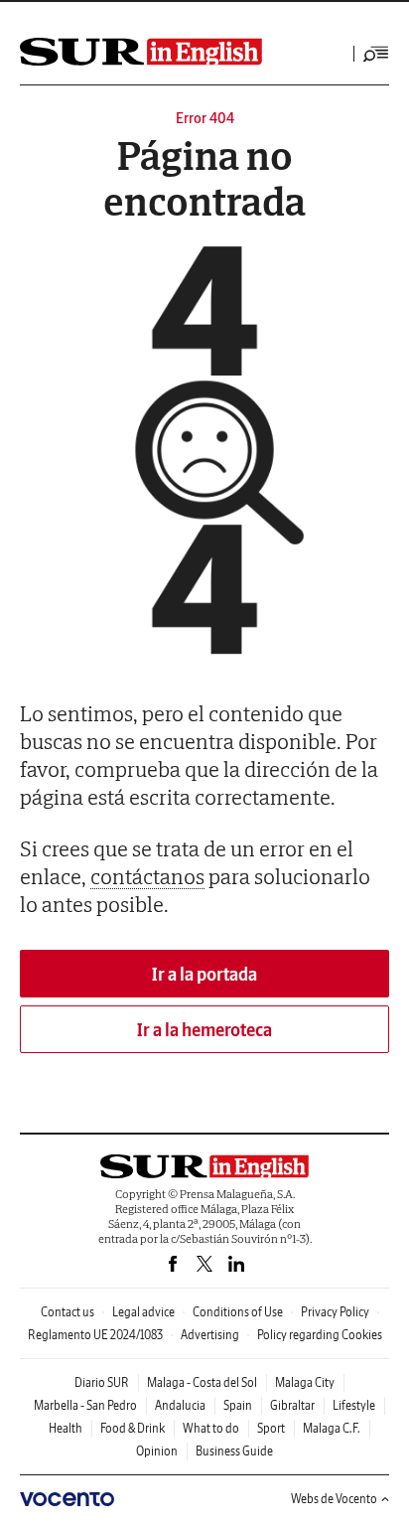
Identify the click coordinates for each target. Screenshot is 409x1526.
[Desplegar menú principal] (376, 54)
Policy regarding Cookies (319, 1334)
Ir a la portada (204, 974)
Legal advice (143, 1311)
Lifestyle (354, 1405)
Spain (237, 1405)
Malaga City (305, 1382)
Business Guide (234, 1451)
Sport (271, 1428)
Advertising (210, 1334)
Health (65, 1428)
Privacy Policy (335, 1311)
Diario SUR (101, 1382)
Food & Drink (132, 1428)
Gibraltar (292, 1405)
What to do (211, 1428)
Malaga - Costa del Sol (202, 1382)
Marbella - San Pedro (85, 1405)
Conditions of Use (238, 1311)
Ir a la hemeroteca (204, 1029)
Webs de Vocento (334, 1498)
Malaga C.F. (331, 1428)
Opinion (157, 1451)
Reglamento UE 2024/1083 (95, 1334)
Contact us (67, 1311)
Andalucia (180, 1405)
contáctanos (147, 876)
